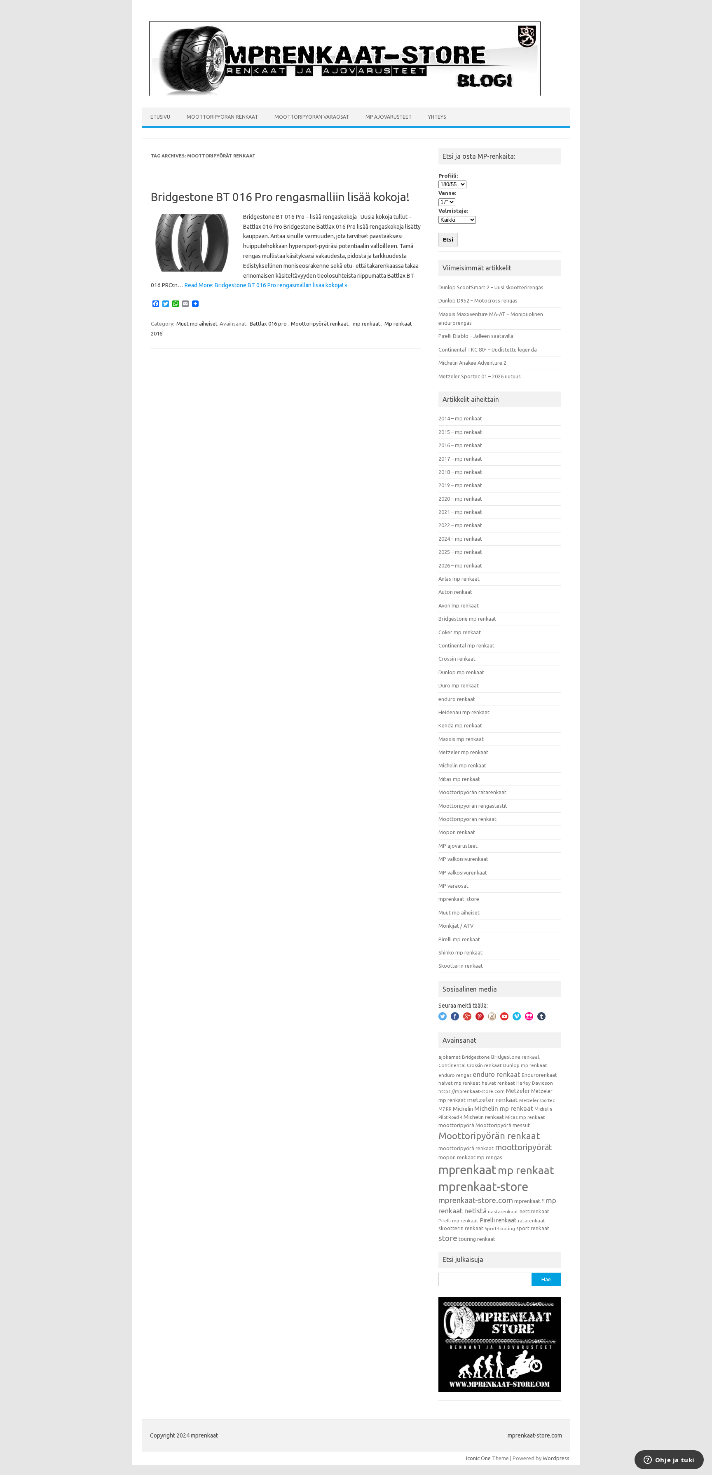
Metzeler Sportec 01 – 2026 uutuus (479, 376)
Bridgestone (476, 1057)
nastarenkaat (503, 1211)
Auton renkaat (455, 592)
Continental (452, 1065)
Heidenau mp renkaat (464, 712)
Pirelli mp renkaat (459, 939)
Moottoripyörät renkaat (320, 323)
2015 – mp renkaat (460, 432)
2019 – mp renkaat (460, 485)
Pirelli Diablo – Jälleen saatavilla (475, 336)
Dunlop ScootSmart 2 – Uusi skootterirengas (490, 287)
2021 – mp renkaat (460, 512)
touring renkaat (477, 1239)
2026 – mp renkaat (460, 565)
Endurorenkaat (539, 1075)
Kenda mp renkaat (460, 725)
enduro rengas (454, 1075)
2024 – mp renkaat (460, 539)
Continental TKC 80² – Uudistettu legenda (487, 349)
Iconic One (478, 1458)
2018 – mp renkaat (460, 472)
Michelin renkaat (484, 1117)
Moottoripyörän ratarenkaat (472, 792)
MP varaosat (453, 886)
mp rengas (489, 1157)
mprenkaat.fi (529, 1201)
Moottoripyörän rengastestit (472, 806)
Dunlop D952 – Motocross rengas (478, 300)
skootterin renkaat (460, 1228)
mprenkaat (467, 1169)
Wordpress (556, 1458)
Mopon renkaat (456, 832)
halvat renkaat (498, 1083)
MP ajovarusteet (388, 117)
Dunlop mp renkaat (461, 672)
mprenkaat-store (458, 899)
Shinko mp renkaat (460, 952)
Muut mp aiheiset (197, 323)
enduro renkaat (456, 699)
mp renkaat (366, 323)
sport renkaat (532, 1228)
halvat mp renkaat (459, 1083)
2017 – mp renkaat (460, 459)
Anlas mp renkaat (459, 579)
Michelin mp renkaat (462, 765)
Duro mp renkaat (458, 685)
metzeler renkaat (492, 1099)
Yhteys (437, 117)
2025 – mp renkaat (460, 552)
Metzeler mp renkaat (463, 752)
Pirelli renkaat (498, 1220)
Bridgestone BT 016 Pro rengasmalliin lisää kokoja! (280, 196)
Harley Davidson (534, 1083)
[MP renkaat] (345, 93)
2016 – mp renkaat (460, 445)
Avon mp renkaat (458, 605)
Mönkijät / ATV (455, 926)
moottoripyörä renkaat (466, 1148)
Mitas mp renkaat (459, 779)
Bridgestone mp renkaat (467, 618)
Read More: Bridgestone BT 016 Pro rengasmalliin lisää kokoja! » (266, 285)
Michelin (463, 1108)
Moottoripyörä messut (502, 1125)
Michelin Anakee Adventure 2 (472, 363)
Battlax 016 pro (268, 323)
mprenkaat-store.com (475, 1200)
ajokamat (449, 1057)
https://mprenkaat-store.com (471, 1091)
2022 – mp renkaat (460, 525)
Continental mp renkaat (466, 645)
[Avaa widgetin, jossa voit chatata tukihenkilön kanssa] (669, 1460)
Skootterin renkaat (460, 965)
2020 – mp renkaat (460, 499)
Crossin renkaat (456, 658)
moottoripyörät (523, 1147)
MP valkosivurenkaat (462, 872)
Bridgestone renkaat (515, 1057)
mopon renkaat (456, 1157)
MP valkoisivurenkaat (463, 859)
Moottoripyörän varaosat (311, 117)
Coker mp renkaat (459, 632)
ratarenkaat (531, 1220)
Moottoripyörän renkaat (222, 117)
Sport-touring (500, 1228)
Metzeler (518, 1091)
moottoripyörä (456, 1125)
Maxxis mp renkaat (461, 739)
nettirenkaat (534, 1211)
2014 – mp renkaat (460, 418)
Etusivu (160, 117)
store (447, 1238)
